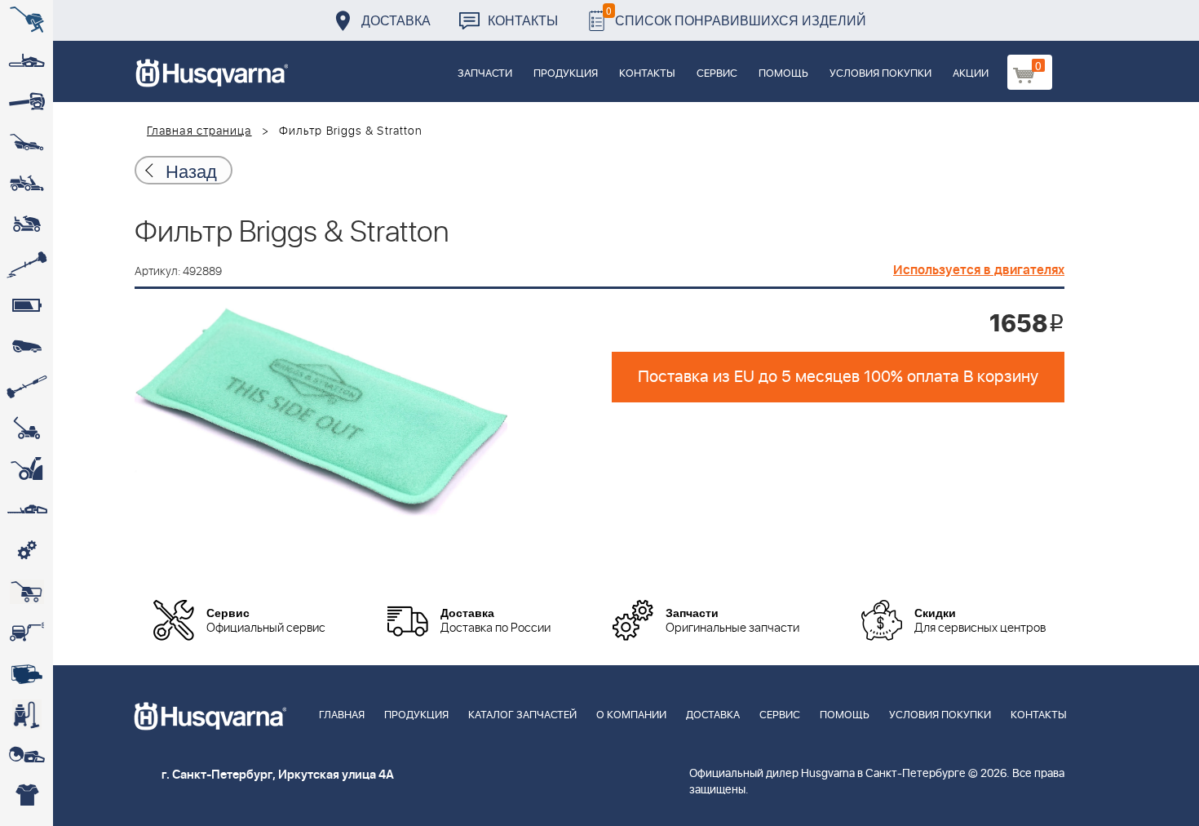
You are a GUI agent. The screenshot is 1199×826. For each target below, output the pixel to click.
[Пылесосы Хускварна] (26, 714)
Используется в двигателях (978, 270)
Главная (342, 715)
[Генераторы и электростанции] (26, 591)
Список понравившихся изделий (736, 16)
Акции (971, 74)
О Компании (631, 715)
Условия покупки (880, 74)
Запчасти (485, 74)
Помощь (783, 74)
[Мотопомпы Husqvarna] (26, 673)
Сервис (717, 74)
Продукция (565, 74)
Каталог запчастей (522, 715)
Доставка (396, 20)
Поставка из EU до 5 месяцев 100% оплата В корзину (838, 377)
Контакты (523, 20)
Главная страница (199, 131)
